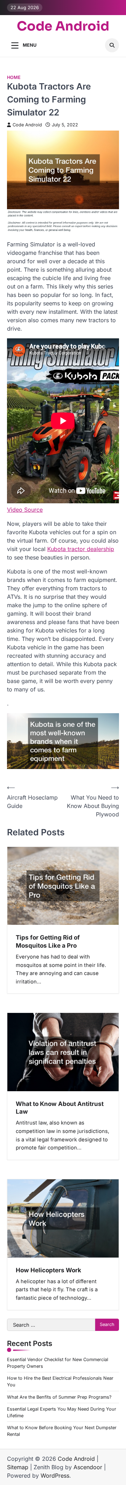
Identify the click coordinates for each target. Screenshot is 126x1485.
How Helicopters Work (48, 1270)
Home (14, 77)
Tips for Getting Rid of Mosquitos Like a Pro (48, 941)
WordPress (55, 1475)
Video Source (25, 509)
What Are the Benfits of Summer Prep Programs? (59, 1397)
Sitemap (17, 1467)
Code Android (63, 26)
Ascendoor (88, 1467)
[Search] (112, 45)
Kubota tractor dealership (80, 548)
